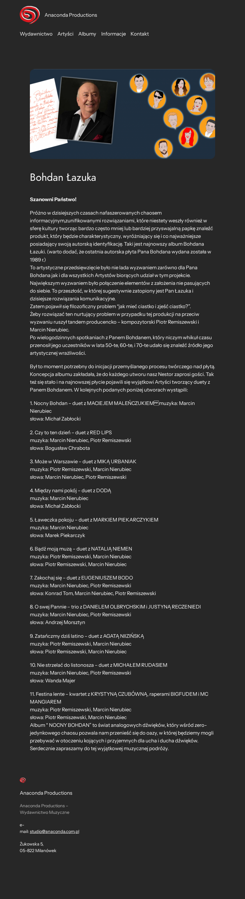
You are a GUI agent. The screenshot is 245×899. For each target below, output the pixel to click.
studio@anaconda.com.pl (54, 831)
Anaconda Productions (71, 15)
